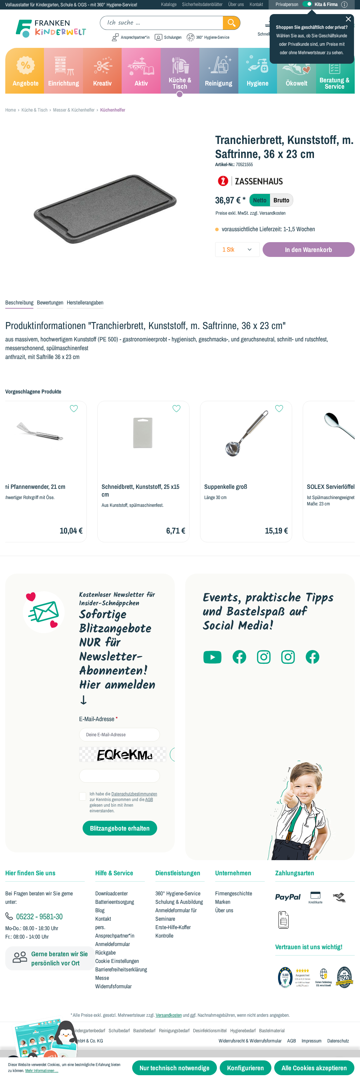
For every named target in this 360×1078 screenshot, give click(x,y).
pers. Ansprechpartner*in (114, 931)
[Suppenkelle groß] (246, 433)
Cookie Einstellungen (117, 961)
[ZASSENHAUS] (250, 180)
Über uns (236, 4)
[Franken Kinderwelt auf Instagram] (264, 657)
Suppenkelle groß (225, 487)
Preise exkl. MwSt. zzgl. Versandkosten (250, 213)
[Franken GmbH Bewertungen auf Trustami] (317, 978)
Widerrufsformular (113, 986)
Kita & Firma (326, 4)
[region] (105, 208)
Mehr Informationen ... (41, 1070)
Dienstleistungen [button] (177, 872)
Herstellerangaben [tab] (85, 302)
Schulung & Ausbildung (179, 902)
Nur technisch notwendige (175, 1067)
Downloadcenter (111, 893)
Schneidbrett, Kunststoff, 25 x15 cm (140, 490)
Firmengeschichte (233, 893)
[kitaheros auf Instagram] (288, 657)
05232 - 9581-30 (38, 916)
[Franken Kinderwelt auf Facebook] (239, 657)
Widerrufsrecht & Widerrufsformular (250, 1041)
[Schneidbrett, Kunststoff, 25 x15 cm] (143, 433)
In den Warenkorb (308, 249)
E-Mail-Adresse (98, 719)
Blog (99, 910)
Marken (222, 902)
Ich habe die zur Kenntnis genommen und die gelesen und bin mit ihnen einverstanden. (123, 802)
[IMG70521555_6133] (105, 208)
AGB (149, 799)
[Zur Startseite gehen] (45, 29)
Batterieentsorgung (114, 902)
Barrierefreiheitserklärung (121, 969)
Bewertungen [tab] (50, 302)
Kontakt (256, 4)
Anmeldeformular (112, 944)
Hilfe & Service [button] (114, 872)
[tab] (19, 303)
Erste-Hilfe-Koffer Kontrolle (173, 931)
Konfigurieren (245, 1067)
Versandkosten (169, 1015)
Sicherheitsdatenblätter (202, 4)
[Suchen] (231, 23)
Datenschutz (338, 1041)
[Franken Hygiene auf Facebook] (312, 657)
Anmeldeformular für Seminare (176, 914)
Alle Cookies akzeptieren (314, 1067)
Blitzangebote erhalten (120, 828)
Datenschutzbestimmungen (134, 794)
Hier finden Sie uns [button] (30, 872)
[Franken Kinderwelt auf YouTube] (212, 658)
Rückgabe (105, 952)
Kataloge (168, 4)
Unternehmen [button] (233, 872)
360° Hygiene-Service (177, 893)
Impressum (312, 1041)
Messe (102, 978)
